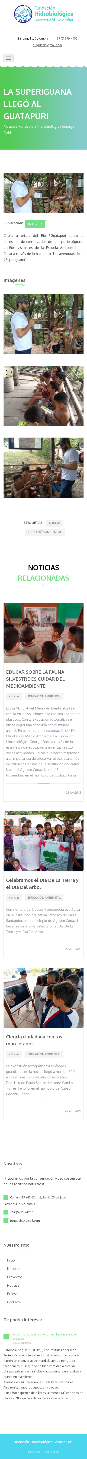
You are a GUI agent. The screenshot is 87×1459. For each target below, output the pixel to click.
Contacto (14, 1302)
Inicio (11, 1260)
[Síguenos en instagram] (49, 32)
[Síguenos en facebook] (38, 32)
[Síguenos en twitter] (43, 32)
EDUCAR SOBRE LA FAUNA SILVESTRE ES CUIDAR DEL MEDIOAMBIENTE (35, 679)
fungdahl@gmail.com (47, 45)
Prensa (12, 1294)
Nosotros (14, 1269)
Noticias (54, 523)
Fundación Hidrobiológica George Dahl (43, 1442)
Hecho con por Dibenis (43, 1451)
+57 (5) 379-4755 (66, 38)
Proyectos (15, 1277)
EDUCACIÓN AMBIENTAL (44, 532)
